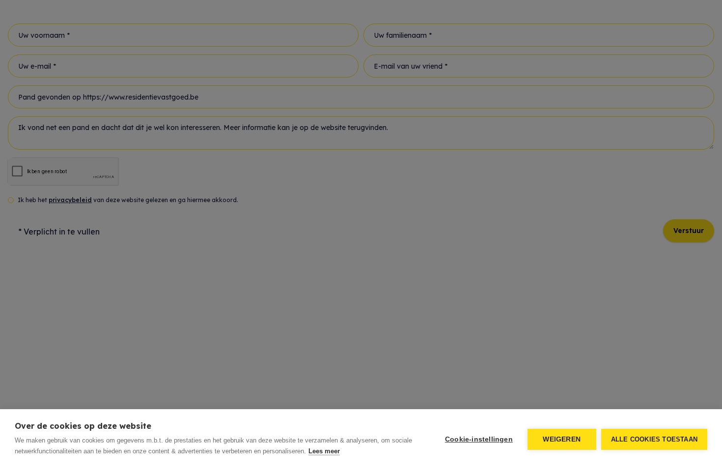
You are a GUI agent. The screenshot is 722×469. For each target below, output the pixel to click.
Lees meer (324, 451)
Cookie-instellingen (479, 439)
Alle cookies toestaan (654, 439)
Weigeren (562, 439)
